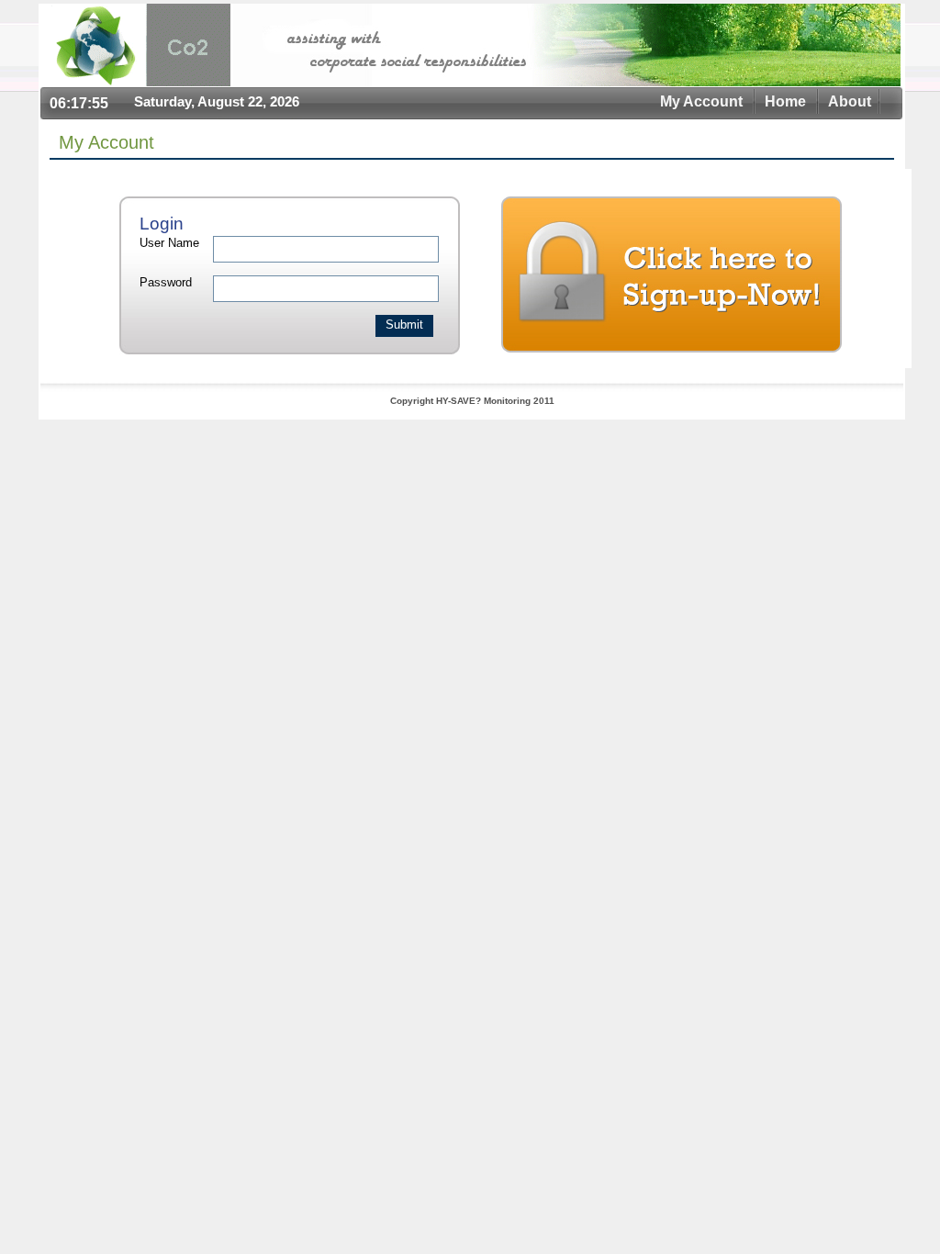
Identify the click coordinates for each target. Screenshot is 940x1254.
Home (785, 101)
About (849, 101)
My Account (701, 101)
